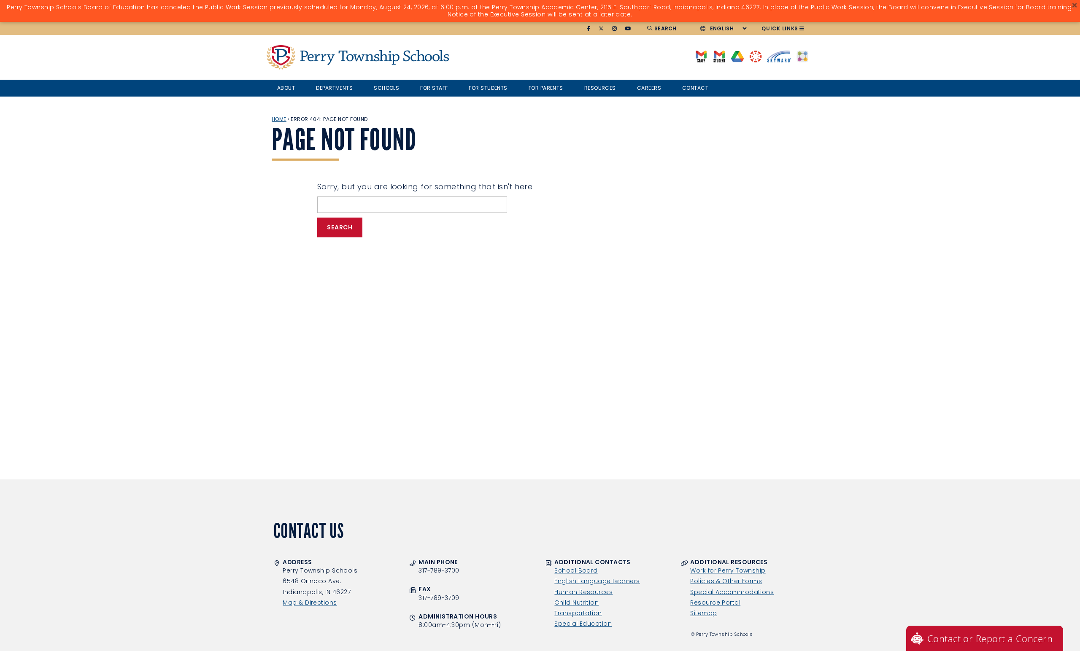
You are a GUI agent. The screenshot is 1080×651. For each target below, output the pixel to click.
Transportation (578, 613)
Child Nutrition (576, 602)
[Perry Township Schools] (281, 57)
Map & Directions (310, 602)
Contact (695, 87)
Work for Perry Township (727, 570)
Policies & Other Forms (726, 581)
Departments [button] (334, 87)
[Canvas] (755, 56)
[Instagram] (615, 28)
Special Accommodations (732, 592)
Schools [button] (386, 87)
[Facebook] (588, 28)
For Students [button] (488, 87)
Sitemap (703, 613)
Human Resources (583, 592)
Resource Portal (715, 602)
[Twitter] (601, 28)
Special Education (583, 623)
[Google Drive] (737, 56)
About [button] (286, 87)
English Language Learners (597, 581)
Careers (649, 87)
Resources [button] (600, 87)
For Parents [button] (546, 87)
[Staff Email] (701, 56)
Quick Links (779, 28)
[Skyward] (779, 56)
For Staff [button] (434, 87)
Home (279, 119)
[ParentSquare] (802, 56)
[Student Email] (719, 56)
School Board (575, 570)
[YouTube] (628, 28)
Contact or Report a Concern (990, 638)
